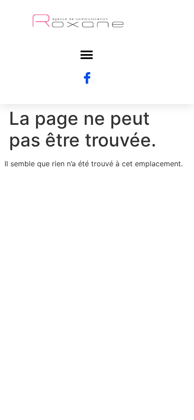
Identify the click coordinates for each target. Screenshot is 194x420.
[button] (87, 55)
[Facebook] (87, 78)
